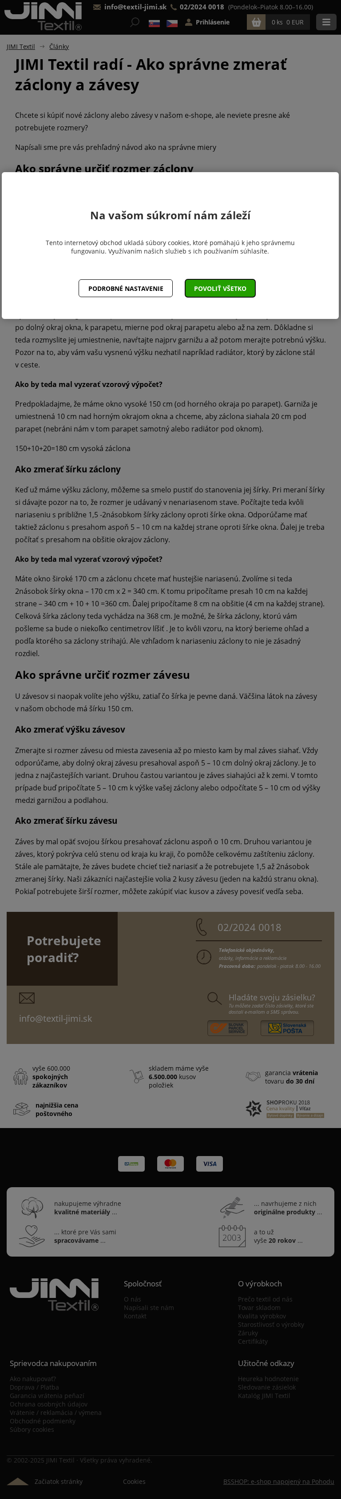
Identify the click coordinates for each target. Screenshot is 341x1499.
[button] (220, 288)
